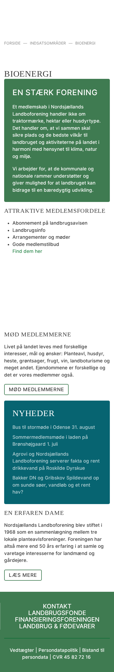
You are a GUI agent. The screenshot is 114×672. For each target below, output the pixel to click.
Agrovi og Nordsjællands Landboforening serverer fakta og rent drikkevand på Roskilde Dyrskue (56, 461)
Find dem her (27, 251)
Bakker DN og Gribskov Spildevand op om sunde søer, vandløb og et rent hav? (55, 485)
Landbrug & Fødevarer (57, 626)
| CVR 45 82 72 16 (69, 657)
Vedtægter (22, 650)
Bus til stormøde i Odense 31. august (53, 427)
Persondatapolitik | (60, 650)
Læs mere (23, 575)
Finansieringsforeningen (57, 619)
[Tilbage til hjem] (57, 14)
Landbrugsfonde (57, 612)
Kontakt (57, 606)
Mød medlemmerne (36, 389)
